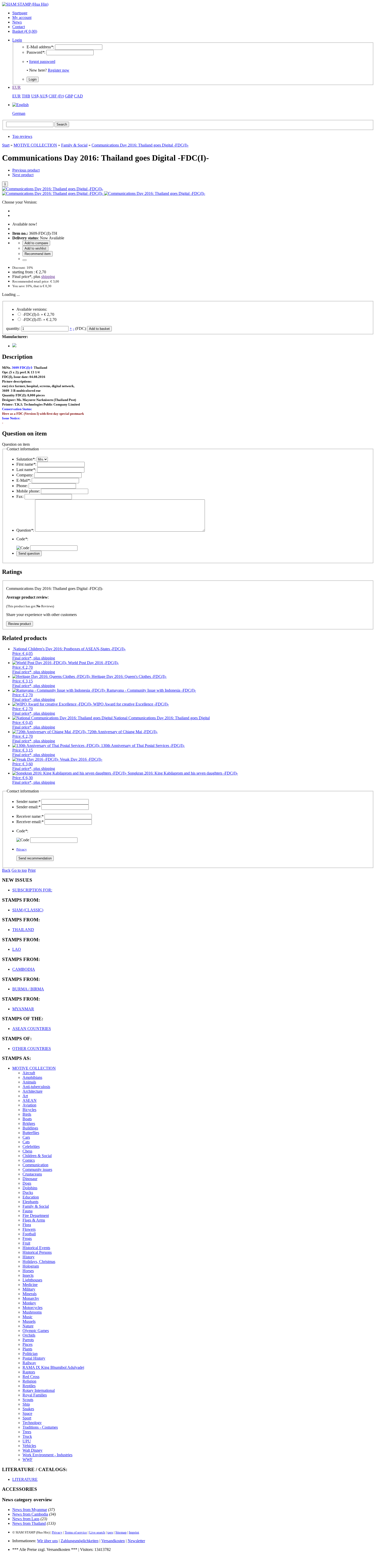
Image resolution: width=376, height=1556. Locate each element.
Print (32, 870)
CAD (78, 96)
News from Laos (25, 1519)
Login (17, 40)
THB (26, 96)
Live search (97, 1532)
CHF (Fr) (56, 96)
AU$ (43, 96)
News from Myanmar (29, 1509)
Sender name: (28, 801)
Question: (25, 530)
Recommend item (38, 254)
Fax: (20, 496)
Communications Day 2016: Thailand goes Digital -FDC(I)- (140, 145)
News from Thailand (29, 1523)
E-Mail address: (40, 47)
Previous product (26, 170)
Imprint (134, 1532)
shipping (48, 276)
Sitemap (121, 1532)
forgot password (42, 61)
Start (5, 145)
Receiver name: (29, 816)
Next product (23, 175)
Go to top (19, 870)
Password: (36, 52)
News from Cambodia (30, 1514)
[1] (25, 260)
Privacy (21, 849)
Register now (58, 70)
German (18, 113)
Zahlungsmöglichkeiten (79, 1541)
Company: (24, 475)
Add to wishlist (35, 248)
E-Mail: (23, 480)
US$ (35, 96)
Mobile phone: (28, 491)
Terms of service (76, 1532)
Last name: (26, 469)
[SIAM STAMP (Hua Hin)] (25, 4)
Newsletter (136, 1541)
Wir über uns (47, 1541)
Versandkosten (113, 1541)
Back (6, 870)
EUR (16, 87)
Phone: (22, 486)
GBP (69, 96)
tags (110, 1532)
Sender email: (28, 807)
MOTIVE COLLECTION (35, 145)
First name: (26, 464)
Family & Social (74, 145)
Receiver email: (29, 822)
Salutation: (26, 459)
